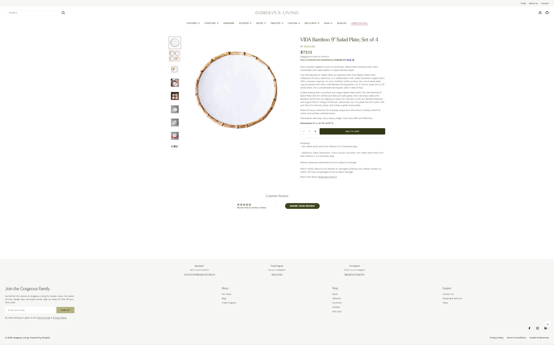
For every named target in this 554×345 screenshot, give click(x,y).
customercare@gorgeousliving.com (199, 274)
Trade (523, 3)
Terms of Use (43, 318)
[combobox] (36, 13)
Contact (545, 3)
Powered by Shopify (40, 337)
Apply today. (277, 274)
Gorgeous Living (21, 337)
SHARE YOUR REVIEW (302, 206)
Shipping (304, 56)
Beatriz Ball (309, 46)
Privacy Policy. (60, 318)
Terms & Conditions (516, 337)
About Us (533, 3)
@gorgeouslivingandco (355, 274)
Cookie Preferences (539, 337)
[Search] (63, 12)
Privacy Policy (496, 337)
